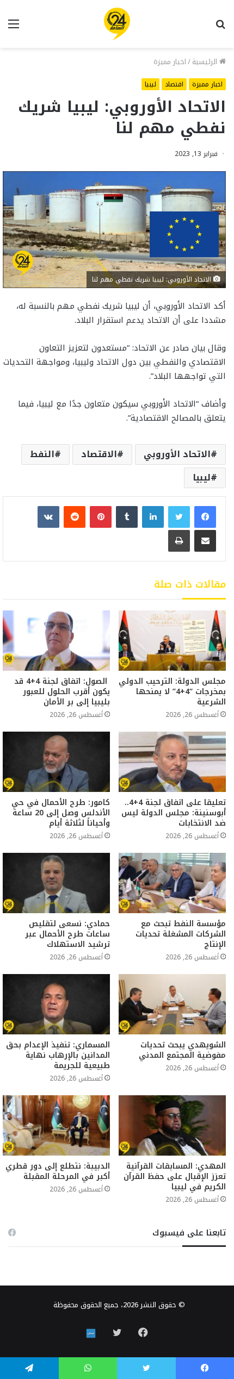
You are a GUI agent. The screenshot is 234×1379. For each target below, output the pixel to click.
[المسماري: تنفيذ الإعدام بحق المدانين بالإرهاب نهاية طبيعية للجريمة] (56, 1004)
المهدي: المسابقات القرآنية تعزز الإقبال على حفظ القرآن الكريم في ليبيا (175, 1176)
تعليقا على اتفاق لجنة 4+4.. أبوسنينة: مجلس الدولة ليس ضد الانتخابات (173, 813)
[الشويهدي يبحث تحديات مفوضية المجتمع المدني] (172, 1004)
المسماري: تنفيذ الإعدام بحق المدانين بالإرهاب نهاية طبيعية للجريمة (58, 1055)
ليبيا (150, 84)
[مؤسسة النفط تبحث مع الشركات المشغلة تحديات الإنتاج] (172, 883)
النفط (42, 454)
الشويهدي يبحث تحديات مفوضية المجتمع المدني (182, 1050)
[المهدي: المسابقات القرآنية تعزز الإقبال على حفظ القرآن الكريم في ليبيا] (172, 1125)
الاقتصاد (99, 454)
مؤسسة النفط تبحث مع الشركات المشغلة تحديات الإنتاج (181, 934)
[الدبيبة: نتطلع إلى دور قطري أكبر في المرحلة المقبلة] (56, 1125)
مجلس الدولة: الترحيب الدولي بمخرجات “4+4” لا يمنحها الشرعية (172, 691)
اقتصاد (174, 84)
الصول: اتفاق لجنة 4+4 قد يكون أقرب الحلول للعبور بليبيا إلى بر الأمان (62, 691)
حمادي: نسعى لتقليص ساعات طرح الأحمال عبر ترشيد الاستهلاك (67, 934)
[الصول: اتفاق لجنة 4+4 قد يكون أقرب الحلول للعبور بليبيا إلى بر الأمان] (56, 640)
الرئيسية (205, 61)
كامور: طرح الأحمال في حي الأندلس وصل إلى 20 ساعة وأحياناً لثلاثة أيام (60, 813)
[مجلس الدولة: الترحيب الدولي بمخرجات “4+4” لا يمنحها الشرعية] (172, 640)
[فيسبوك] (205, 517)
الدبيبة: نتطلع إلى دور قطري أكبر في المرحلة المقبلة (57, 1171)
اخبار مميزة (169, 61)
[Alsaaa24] (117, 24)
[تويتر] (179, 517)
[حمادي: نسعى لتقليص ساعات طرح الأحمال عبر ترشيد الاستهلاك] (56, 883)
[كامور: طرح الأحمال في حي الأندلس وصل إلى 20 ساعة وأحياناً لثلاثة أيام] (56, 762)
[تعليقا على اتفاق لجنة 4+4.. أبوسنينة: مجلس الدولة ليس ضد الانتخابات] (172, 762)
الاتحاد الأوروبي (177, 454)
